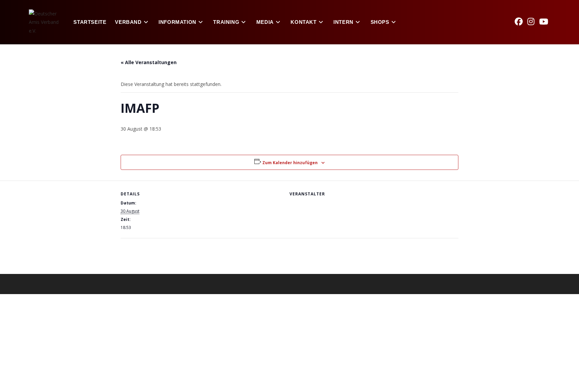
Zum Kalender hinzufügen (290, 163)
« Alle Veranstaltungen (149, 62)
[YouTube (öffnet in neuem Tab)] (546, 21)
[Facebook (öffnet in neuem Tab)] (521, 21)
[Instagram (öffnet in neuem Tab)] (533, 21)
